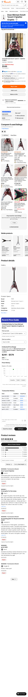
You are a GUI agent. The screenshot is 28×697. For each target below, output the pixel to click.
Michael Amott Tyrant (16, 248)
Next (13, 579)
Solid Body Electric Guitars (17, 308)
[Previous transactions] (22, 420)
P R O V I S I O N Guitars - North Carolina (11, 100)
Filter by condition (6, 339)
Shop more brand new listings (13, 107)
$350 (21, 398)
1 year (18, 380)
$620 (21, 407)
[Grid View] (2, 131)
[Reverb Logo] (7, 2)
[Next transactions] (25, 420)
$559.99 (22, 396)
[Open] (24, 333)
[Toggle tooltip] (15, 29)
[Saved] (22, 2)
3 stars (3, 452)
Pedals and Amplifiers (20, 8)
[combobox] (12, 333)
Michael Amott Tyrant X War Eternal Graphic (5, 249)
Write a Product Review (14, 444)
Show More (3, 312)
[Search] (25, 5)
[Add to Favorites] (16, 19)
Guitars (12, 8)
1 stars (2, 456)
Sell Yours (20, 429)
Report (3, 483)
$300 (21, 400)
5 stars (3, 448)
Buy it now (14, 86)
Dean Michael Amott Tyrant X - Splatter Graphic (13, 59)
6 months (12, 380)
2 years (23, 380)
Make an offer (14, 94)
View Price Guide (7, 429)
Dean (12, 298)
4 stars (3, 450)
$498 (21, 405)
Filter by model (5, 330)
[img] (20, 100)
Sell (18, 1)
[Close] (25, 23)
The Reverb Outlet (6, 8)
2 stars (3, 454)
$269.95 (22, 409)
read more (3, 506)
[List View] (5, 131)
